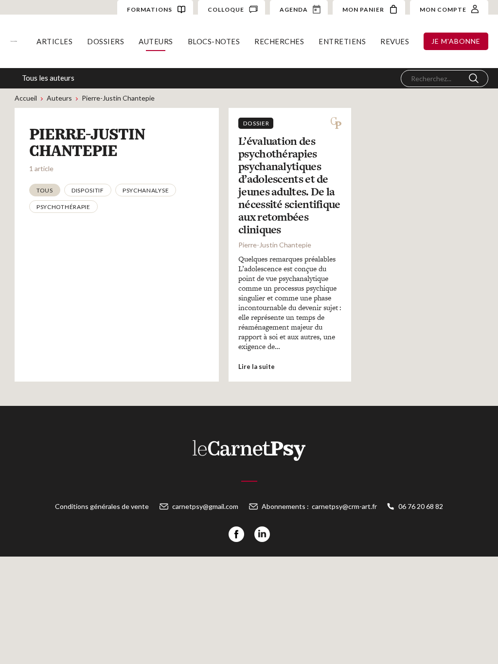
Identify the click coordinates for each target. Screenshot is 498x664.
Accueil (26, 98)
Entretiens (342, 41)
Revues (394, 41)
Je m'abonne (455, 41)
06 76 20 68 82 (420, 506)
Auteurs (156, 41)
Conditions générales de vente (102, 506)
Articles (54, 41)
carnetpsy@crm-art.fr (344, 506)
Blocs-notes (214, 41)
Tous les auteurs (48, 77)
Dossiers (105, 41)
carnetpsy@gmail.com (205, 506)
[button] (44, 190)
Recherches (279, 41)
